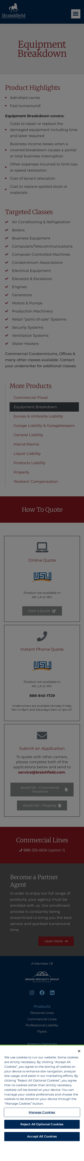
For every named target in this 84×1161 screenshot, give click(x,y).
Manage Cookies (42, 1112)
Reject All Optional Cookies (41, 1124)
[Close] (79, 1051)
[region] (42, 1103)
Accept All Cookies (42, 1136)
